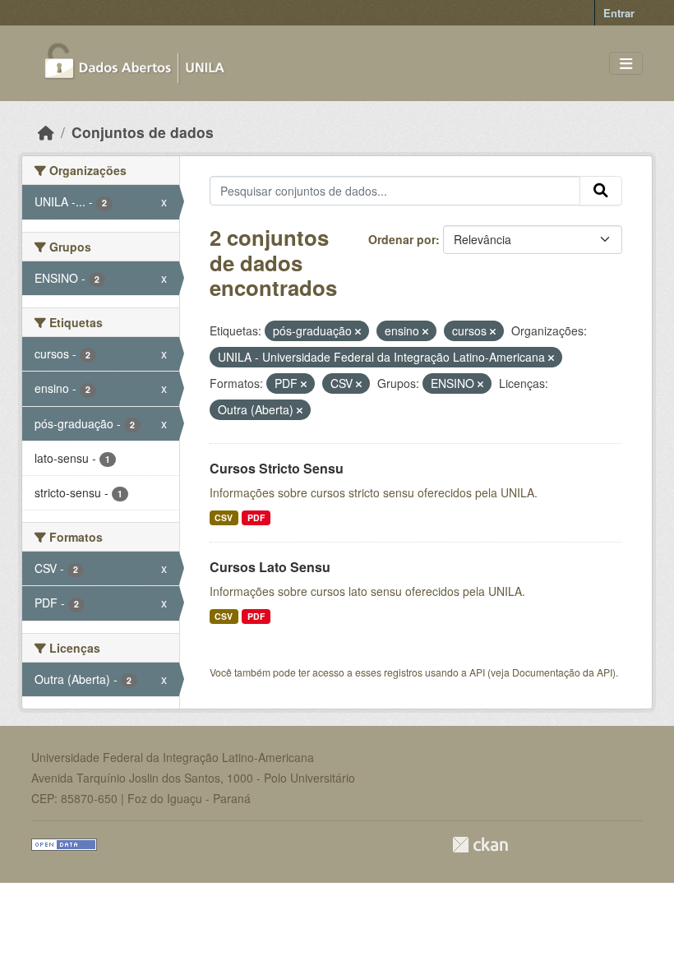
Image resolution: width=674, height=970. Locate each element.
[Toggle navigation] (626, 64)
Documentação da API (562, 672)
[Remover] (358, 331)
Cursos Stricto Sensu (277, 468)
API (477, 672)
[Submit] (600, 191)
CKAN (480, 844)
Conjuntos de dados (143, 132)
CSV (224, 517)
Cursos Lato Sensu (270, 566)
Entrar (619, 13)
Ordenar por (402, 239)
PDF (256, 517)
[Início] (46, 132)
